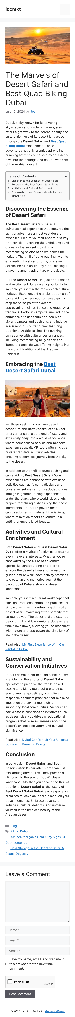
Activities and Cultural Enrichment (32, 188)
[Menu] (65, 9)
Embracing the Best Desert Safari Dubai (35, 184)
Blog (13, 826)
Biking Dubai (19, 831)
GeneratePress (55, 1011)
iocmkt (13, 9)
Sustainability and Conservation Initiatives (37, 192)
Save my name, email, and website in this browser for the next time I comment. (36, 963)
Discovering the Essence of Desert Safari (35, 180)
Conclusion (18, 195)
